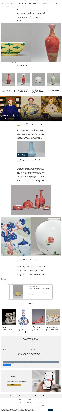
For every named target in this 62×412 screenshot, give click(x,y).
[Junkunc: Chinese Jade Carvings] (9, 317)
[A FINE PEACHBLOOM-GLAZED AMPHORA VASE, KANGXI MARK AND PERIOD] (23, 79)
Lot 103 (20, 62)
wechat (51, 395)
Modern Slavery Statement (41, 405)
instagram (35, 395)
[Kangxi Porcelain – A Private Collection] (38, 317)
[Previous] (8, 291)
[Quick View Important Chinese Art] (27, 332)
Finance (34, 3)
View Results (6, 332)
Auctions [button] (13, 3)
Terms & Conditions (40, 402)
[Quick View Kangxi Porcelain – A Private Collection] (41, 332)
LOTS (11, 6)
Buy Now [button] (18, 3)
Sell (30, 3)
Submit (31, 361)
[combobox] (48, 3)
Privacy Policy (29, 402)
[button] (31, 66)
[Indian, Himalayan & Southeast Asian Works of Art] (53, 317)
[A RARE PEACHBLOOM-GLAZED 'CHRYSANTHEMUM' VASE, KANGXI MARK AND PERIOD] (9, 79)
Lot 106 (15, 62)
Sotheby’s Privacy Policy (33, 353)
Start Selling (13, 384)
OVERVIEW (7, 6)
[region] (31, 410)
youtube (43, 395)
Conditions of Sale (24, 6)
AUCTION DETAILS (16, 6)
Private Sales (24, 3)
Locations (19, 402)
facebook (27, 395)
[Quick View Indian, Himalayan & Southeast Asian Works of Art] (56, 332)
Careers (28, 405)
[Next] (53, 291)
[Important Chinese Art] (23, 317)
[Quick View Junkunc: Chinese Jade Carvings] (12, 332)
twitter (19, 395)
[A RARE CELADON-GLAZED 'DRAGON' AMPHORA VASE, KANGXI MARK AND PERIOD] (53, 79)
